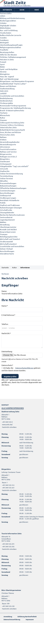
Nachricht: (6, 333)
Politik (2, 203)
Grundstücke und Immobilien (12, 96)
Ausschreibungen (7, 193)
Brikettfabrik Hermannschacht (12, 130)
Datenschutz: (7, 365)
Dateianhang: (7, 351)
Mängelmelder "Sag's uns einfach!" (14, 166)
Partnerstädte (6, 13)
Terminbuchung (6, 176)
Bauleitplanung (6, 98)
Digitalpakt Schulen (8, 25)
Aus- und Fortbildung (8, 30)
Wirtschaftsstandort (8, 244)
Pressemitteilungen (8, 183)
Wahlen (3, 222)
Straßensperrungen (8, 198)
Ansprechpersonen (8, 232)
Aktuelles (4, 181)
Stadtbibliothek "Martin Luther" (13, 84)
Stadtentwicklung (7, 88)
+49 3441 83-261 (8, 488)
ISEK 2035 (4, 91)
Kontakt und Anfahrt (8, 229)
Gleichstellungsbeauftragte (11, 45)
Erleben (3, 139)
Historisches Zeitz (7, 135)
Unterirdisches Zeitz (8, 127)
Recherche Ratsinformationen (12, 215)
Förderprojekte (6, 103)
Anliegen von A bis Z (8, 156)
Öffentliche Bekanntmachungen (13, 188)
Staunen (3, 120)
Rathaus (3, 137)
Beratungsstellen (7, 52)
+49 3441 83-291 (8, 544)
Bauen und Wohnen (8, 86)
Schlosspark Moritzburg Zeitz (12, 122)
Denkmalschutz (6, 101)
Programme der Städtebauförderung (15, 108)
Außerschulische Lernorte (10, 35)
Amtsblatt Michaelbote (9, 200)
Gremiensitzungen (7, 190)
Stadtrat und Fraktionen (10, 205)
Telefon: (5, 324)
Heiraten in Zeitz (7, 59)
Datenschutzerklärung (24, 368)
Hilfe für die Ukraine (8, 55)
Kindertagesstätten (8, 21)
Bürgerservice (6, 154)
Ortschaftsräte (6, 210)
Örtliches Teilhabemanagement (13, 57)
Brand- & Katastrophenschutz (12, 110)
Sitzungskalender (7, 212)
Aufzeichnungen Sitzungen (11, 207)
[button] (36, 10)
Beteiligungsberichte (8, 237)
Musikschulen (5, 33)
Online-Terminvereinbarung (11, 173)
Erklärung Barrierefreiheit (27, 617)
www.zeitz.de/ (7, 424)
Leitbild (3, 93)
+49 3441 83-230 (8, 606)
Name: (5, 306)
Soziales (3, 38)
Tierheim (3, 113)
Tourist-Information (8, 149)
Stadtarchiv (4, 171)
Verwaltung (5, 224)
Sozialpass (4, 40)
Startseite (5, 267)
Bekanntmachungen (8, 186)
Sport (2, 64)
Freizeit (3, 62)
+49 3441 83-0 (7, 422)
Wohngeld (4, 42)
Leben (2, 16)
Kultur (2, 118)
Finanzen (3, 234)
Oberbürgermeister (8, 227)
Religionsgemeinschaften (10, 47)
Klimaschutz (5, 115)
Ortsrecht (4, 169)
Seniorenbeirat (6, 217)
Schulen (3, 23)
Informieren (5, 147)
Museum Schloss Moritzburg (12, 125)
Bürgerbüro (5, 159)
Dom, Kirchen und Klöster (10, 132)
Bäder (2, 67)
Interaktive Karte (7, 254)
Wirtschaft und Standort (10, 239)
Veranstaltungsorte (8, 144)
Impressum (30, 619)
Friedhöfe (4, 50)
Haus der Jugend (7, 76)
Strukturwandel (6, 241)
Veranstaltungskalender (10, 142)
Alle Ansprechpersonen (13, 408)
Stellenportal (5, 195)
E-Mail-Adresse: (8, 315)
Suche (22, 10)
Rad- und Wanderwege (9, 79)
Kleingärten (5, 74)
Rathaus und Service (8, 152)
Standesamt (5, 161)
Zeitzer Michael (6, 249)
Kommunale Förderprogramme (13, 105)
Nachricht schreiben (9, 427)
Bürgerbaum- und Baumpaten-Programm (17, 81)
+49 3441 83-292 (8, 546)
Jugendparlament (7, 220)
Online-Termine (6, 178)
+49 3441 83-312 (8, 485)
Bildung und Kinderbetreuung (12, 18)
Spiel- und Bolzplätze (8, 69)
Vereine (3, 72)
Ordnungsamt (5, 164)
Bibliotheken (5, 28)
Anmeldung (8, 617)
